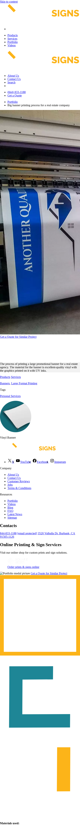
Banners (5, 383)
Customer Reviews (18, 481)
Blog (10, 507)
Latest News (14, 514)
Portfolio (12, 42)
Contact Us (14, 79)
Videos (11, 45)
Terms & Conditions (19, 488)
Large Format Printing (24, 383)
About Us (13, 75)
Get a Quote (14, 95)
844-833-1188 (8, 533)
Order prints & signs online (23, 567)
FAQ (10, 510)
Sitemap (12, 517)
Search (11, 82)
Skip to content (9, 1)
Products (12, 35)
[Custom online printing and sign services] (17, 563)
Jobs (10, 484)
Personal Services (10, 396)
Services (12, 38)
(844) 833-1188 (16, 92)
